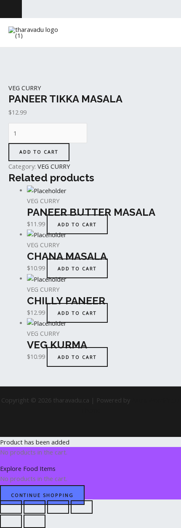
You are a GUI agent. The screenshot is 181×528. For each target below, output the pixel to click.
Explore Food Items (28, 468)
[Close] (11, 9)
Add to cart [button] (77, 224)
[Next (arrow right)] (34, 521)
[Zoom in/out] (11, 507)
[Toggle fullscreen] (34, 507)
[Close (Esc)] (82, 507)
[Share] (58, 507)
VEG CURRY (24, 88)
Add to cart (39, 152)
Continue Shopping (42, 495)
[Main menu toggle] (164, 33)
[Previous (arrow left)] (11, 521)
